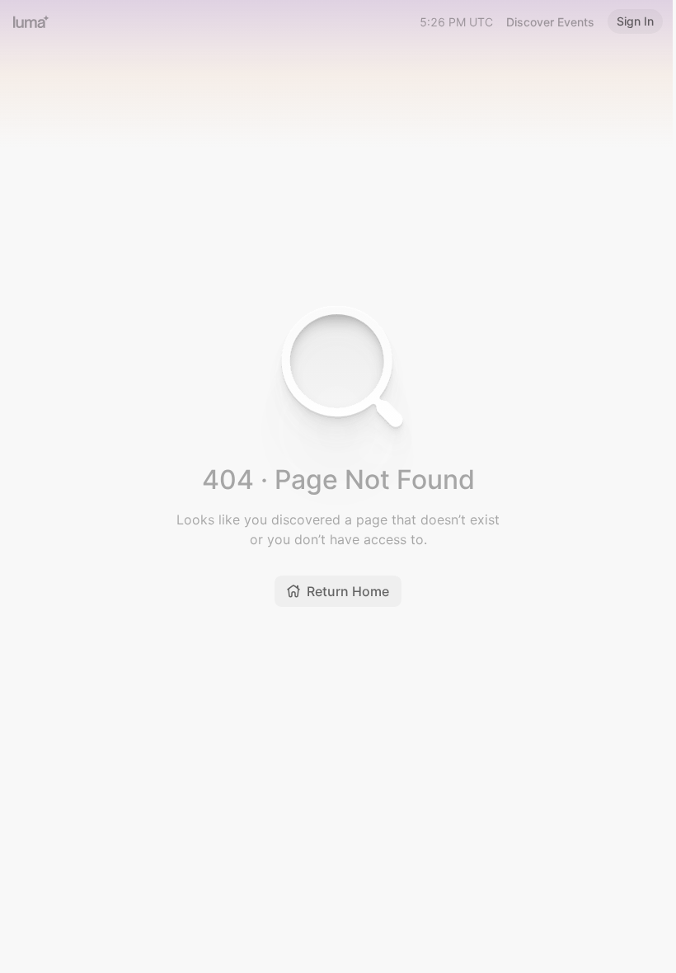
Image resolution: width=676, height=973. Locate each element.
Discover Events (550, 22)
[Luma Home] (31, 21)
